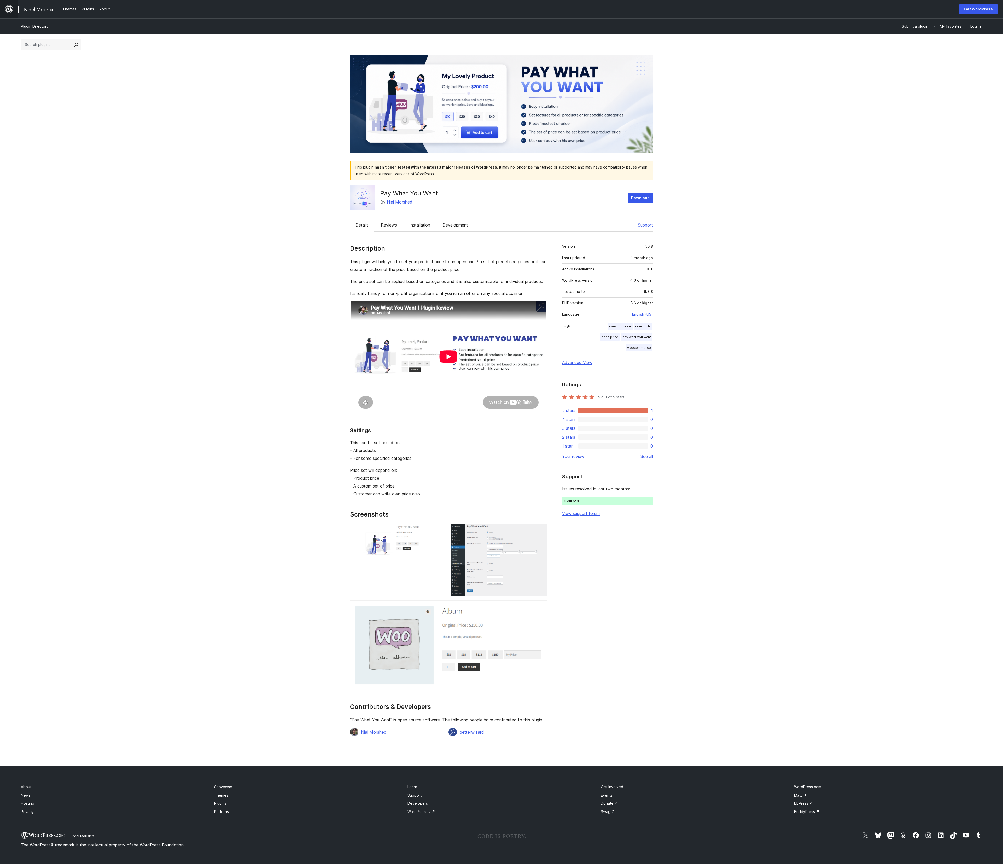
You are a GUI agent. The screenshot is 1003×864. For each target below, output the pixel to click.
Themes (221, 795)
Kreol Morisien (82, 836)
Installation (419, 225)
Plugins (220, 803)
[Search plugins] (76, 44)
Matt (800, 795)
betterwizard (471, 732)
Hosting (27, 803)
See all (646, 456)
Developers (417, 803)
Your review (573, 456)
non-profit (643, 326)
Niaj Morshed (399, 202)
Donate (609, 803)
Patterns (221, 811)
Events (607, 795)
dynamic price (620, 326)
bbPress (803, 803)
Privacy (27, 811)
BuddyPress (806, 811)
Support (645, 225)
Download (640, 197)
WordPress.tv (421, 811)
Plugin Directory (35, 26)
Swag (608, 811)
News (26, 795)
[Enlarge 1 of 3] (439, 530)
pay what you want (636, 337)
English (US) (642, 314)
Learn (412, 787)
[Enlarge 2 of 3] (540, 530)
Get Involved (612, 787)
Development (455, 225)
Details (362, 225)
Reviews (389, 225)
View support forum (581, 513)
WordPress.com (810, 787)
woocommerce (639, 348)
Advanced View (577, 362)
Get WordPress (978, 9)
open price (609, 337)
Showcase (223, 787)
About (26, 787)
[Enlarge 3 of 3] (540, 607)
